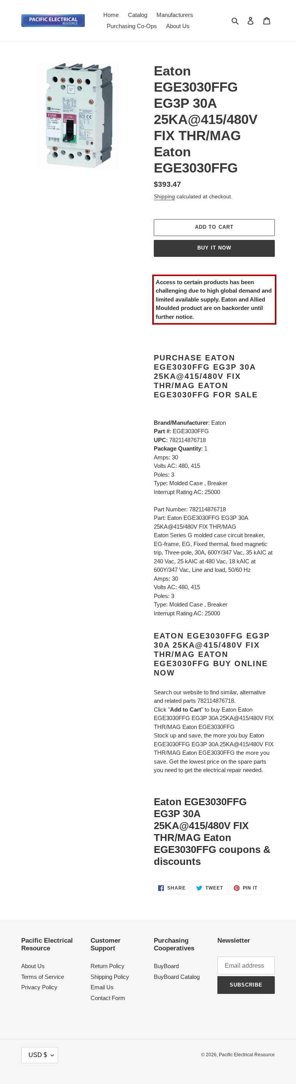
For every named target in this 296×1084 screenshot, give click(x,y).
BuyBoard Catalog (177, 976)
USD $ (38, 1055)
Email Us (102, 987)
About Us (33, 966)
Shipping (164, 196)
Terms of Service (42, 976)
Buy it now (214, 248)
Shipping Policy (110, 976)
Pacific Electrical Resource (247, 1054)
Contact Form (108, 998)
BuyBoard (166, 966)
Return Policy (107, 966)
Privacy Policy (39, 987)
